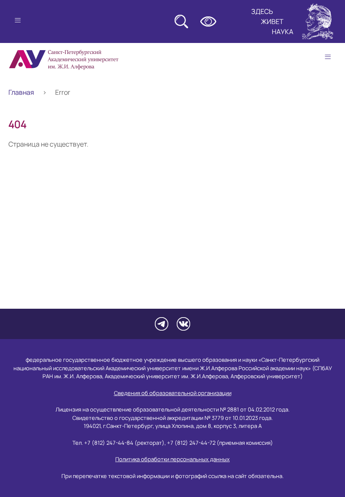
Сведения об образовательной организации (172, 393)
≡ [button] (327, 57)
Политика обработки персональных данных (172, 459)
